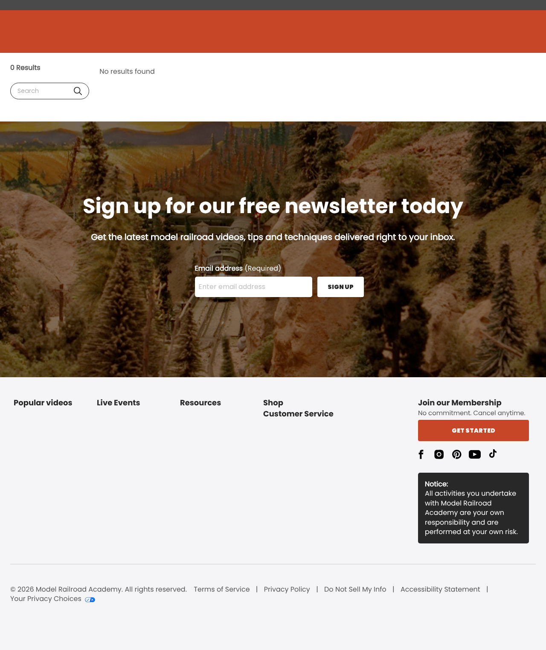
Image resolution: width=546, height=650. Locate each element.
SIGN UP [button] (341, 287)
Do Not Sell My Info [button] (355, 589)
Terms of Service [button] (222, 589)
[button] (77, 91)
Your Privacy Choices (45, 599)
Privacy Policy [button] (287, 589)
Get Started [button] (473, 430)
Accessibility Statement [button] (440, 589)
